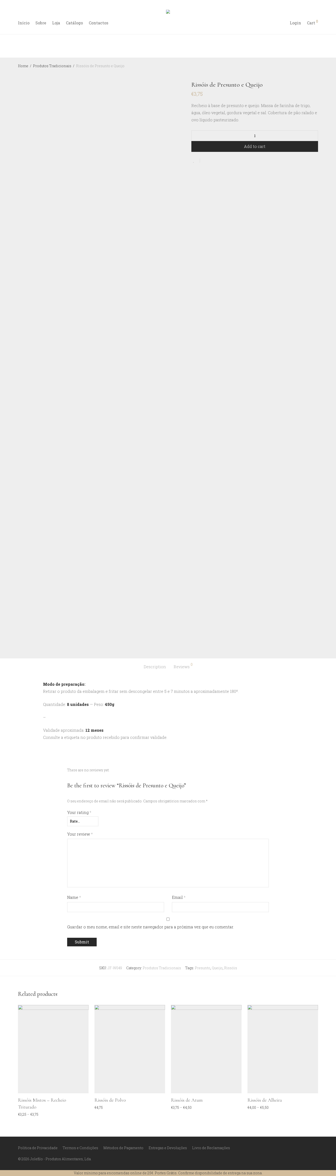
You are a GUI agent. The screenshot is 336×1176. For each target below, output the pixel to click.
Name (74, 897)
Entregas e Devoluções (168, 1147)
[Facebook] (300, 1147)
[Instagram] (308, 1147)
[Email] (316, 1147)
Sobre (40, 22)
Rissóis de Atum (187, 1100)
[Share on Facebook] (205, 160)
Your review (80, 834)
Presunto (202, 968)
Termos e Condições (80, 1147)
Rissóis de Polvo (110, 1100)
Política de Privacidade (38, 1147)
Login (295, 22)
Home (23, 66)
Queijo (217, 968)
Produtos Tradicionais (52, 66)
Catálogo (74, 22)
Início (24, 22)
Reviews (183, 666)
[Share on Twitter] (212, 160)
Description (155, 666)
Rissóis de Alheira (264, 1100)
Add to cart (254, 146)
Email (178, 897)
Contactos (98, 22)
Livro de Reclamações (211, 1147)
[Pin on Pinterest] (219, 160)
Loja (56, 22)
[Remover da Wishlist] (195, 161)
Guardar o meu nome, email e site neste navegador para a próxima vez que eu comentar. (150, 926)
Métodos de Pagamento (123, 1147)
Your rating (79, 812)
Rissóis (230, 968)
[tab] (154, 667)
